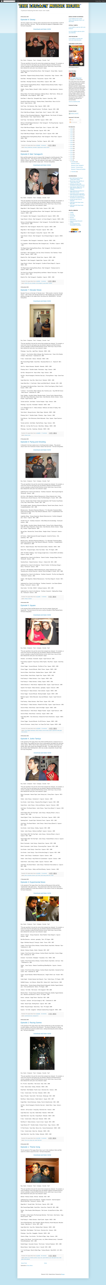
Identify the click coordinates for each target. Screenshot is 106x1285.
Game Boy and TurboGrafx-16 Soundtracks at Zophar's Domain (77, 197)
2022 (71, 136)
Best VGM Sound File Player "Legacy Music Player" (76, 179)
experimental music (28, 1015)
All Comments (74, 122)
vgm (50, 1257)
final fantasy (33, 730)
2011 (71, 158)
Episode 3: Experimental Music (33, 882)
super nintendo (46, 1257)
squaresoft (54, 730)
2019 (71, 142)
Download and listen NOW (42, 29)
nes (28, 1140)
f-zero (26, 1140)
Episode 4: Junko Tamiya (31, 739)
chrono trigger (27, 730)
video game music (55, 1257)
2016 (71, 148)
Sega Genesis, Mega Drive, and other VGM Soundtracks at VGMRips (77, 188)
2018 (71, 144)
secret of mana (45, 730)
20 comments (43, 1255)
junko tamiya (43, 875)
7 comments (43, 596)
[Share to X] (52, 145)
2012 (71, 156)
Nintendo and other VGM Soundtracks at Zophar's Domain (77, 184)
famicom (33, 875)
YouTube (72, 214)
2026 (71, 129)
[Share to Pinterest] (55, 145)
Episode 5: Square (28, 605)
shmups (26, 598)
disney (26, 147)
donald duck (30, 147)
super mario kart (38, 1140)
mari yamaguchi (39, 283)
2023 (71, 135)
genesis (26, 1257)
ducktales (35, 147)
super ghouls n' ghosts (47, 283)
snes (33, 1140)
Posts (72, 119)
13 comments (44, 873)
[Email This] (49, 145)
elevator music (27, 435)
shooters (30, 598)
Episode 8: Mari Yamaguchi (32, 154)
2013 (71, 154)
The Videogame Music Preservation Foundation (75, 224)
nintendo (32, 1257)
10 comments (44, 728)
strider (52, 875)
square (50, 730)
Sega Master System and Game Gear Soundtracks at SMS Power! (77, 194)
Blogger (63, 1274)
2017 (71, 146)
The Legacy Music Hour (75, 78)
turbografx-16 (35, 1015)
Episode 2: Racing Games (31, 1023)
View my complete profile (74, 101)
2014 (71, 152)
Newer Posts (24, 1263)
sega (39, 1257)
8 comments (43, 145)
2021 (71, 138)
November (73, 171)
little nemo (48, 875)
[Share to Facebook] (53, 145)
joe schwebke (33, 283)
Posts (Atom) (30, 1265)
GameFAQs (72, 215)
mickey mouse (46, 147)
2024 (71, 133)
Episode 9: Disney (28, 20)
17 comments (44, 433)
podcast (35, 1257)
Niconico (72, 217)
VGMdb (71, 212)
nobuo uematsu (39, 730)
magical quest (40, 147)
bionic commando (28, 875)
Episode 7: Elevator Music (31, 290)
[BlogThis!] (50, 145)
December (73, 161)
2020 (71, 140)
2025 (71, 131)
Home (45, 1263)
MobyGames (73, 219)
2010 (71, 160)
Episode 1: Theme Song (30, 1147)
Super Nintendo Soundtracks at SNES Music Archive (77, 191)
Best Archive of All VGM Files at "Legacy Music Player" (77, 182)
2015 (71, 150)
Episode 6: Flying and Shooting (33, 442)
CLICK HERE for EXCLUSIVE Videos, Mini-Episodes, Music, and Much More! (76, 20)
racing (30, 1140)
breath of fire (27, 283)
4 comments (43, 281)
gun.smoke (38, 875)
